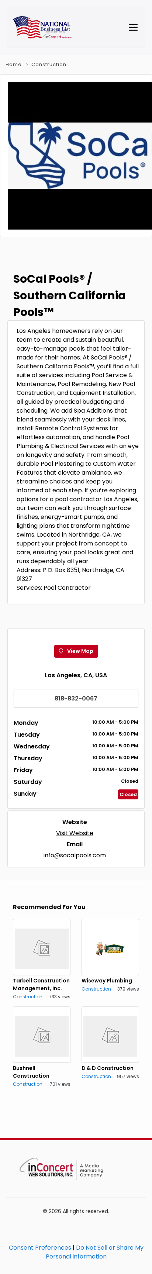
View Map (79, 651)
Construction (48, 64)
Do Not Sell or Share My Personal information (95, 1252)
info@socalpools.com (75, 855)
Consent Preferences (40, 1247)
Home (14, 64)
